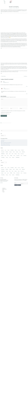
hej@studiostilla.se (5, 181)
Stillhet (11, 155)
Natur (12, 153)
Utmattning (25, 155)
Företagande (2, 151)
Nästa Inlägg (25, 76)
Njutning (16, 153)
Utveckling (2, 157)
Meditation (23, 151)
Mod (9, 153)
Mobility (7, 153)
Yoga (10, 157)
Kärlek (14, 151)
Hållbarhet (7, 169)
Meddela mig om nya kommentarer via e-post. (6, 112)
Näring (18, 153)
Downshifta (12, 167)
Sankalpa (2, 155)
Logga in (4, 191)
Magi (20, 169)
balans (5, 167)
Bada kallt (2, 167)
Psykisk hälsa (22, 153)
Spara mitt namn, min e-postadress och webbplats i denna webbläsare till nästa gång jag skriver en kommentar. (13, 110)
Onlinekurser (4, 188)
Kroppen (10, 151)
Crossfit (8, 167)
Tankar (21, 155)
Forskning (19, 167)
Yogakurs (13, 157)
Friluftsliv (22, 167)
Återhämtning (17, 157)
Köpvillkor (1, 182)
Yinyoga (7, 157)
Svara (26, 86)
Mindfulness (3, 153)
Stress (14, 155)
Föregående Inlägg (3, 76)
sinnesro (8, 155)
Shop (5, 155)
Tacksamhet (17, 155)
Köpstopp (17, 169)
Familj (15, 167)
